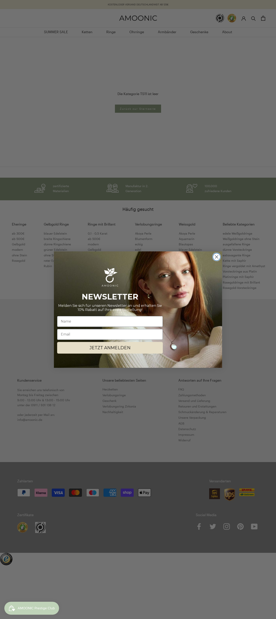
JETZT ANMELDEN (109, 347)
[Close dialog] (216, 257)
